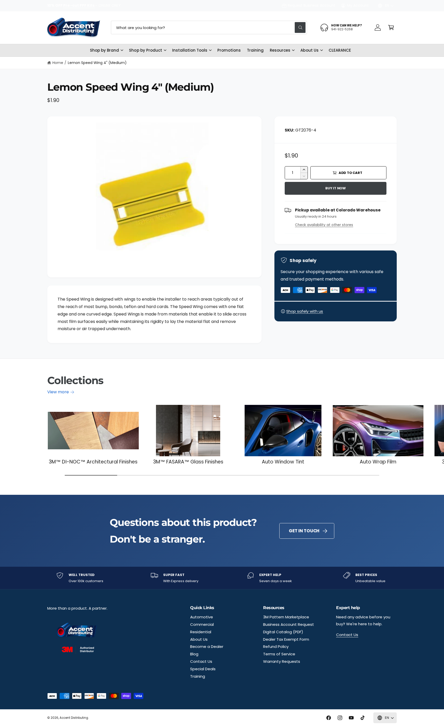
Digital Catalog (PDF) (283, 632)
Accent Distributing (74, 718)
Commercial (202, 624)
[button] (391, 27)
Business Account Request (288, 624)
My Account (358, 5)
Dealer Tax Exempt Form (286, 639)
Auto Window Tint (283, 462)
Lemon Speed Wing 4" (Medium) (97, 62)
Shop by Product (145, 50)
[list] (222, 578)
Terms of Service (279, 654)
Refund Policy (276, 646)
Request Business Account (311, 5)
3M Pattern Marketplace (286, 617)
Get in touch (304, 531)
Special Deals (203, 669)
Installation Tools (189, 50)
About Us (309, 50)
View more (58, 392)
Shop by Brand (104, 50)
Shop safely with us (304, 311)
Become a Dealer (206, 646)
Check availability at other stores (324, 224)
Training (197, 676)
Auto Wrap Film (378, 462)
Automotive (201, 617)
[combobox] (209, 27)
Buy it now (335, 188)
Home (57, 62)
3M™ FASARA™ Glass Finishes (188, 462)
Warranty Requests (281, 661)
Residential (200, 632)
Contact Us (201, 661)
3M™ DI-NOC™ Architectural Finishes (93, 462)
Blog (194, 654)
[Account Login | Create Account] (377, 27)
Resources (280, 50)
